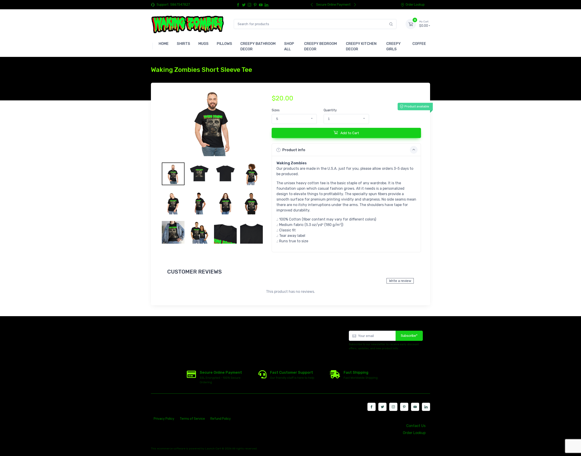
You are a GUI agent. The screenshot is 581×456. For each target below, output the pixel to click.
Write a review (400, 281)
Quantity (330, 110)
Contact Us (416, 426)
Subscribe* (409, 336)
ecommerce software (171, 448)
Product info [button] (293, 150)
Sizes (276, 110)
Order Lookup (415, 5)
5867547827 (180, 5)
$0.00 (423, 24)
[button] (294, 119)
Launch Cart (213, 448)
